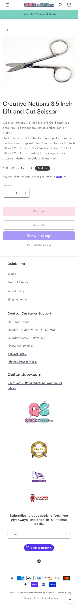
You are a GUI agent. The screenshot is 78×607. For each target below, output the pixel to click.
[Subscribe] (66, 534)
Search (12, 274)
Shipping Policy (17, 299)
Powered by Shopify (44, 592)
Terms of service (50, 598)
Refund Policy (16, 291)
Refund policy (64, 592)
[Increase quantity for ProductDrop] (25, 193)
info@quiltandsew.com (22, 362)
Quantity (7, 185)
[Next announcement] (71, 14)
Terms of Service (18, 282)
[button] (7, 5)
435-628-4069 (17, 354)
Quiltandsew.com (24, 592)
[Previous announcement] (7, 14)
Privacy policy (31, 598)
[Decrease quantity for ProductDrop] (7, 193)
